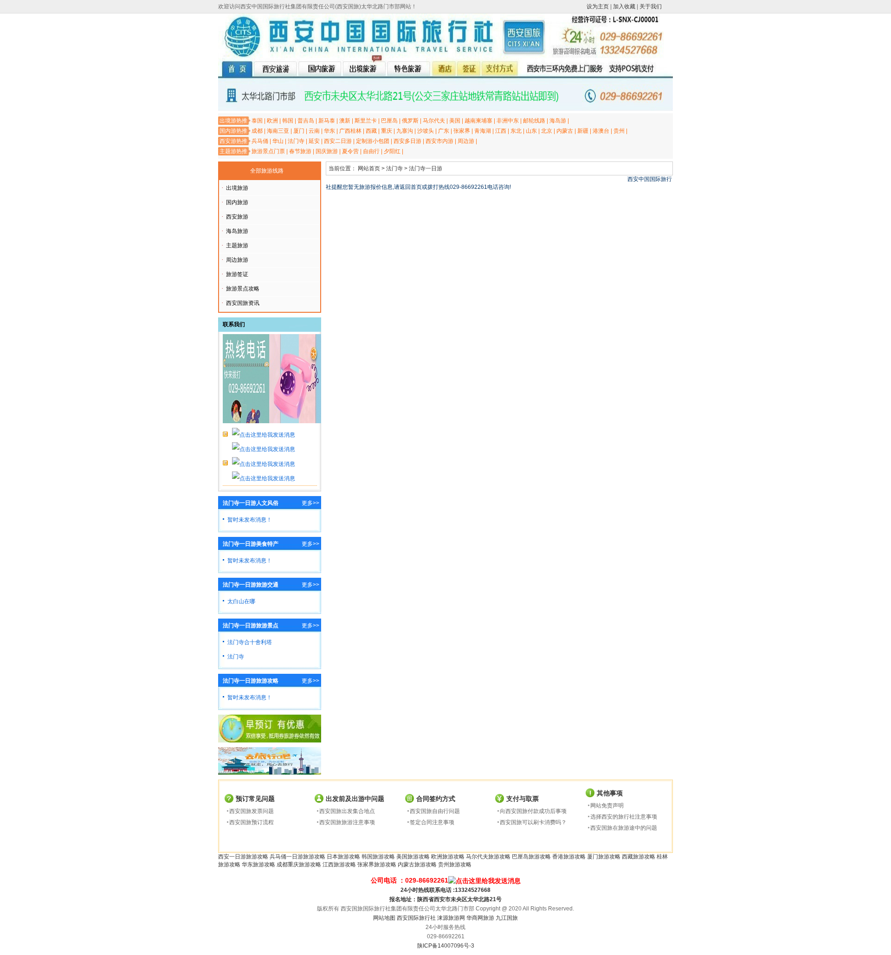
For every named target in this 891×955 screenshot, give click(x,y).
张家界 (461, 131)
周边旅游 (237, 260)
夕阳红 (392, 151)
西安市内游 (439, 141)
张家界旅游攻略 (376, 864)
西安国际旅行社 (416, 918)
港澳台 (601, 131)
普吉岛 (305, 120)
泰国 (257, 120)
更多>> (310, 503)
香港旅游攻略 (569, 856)
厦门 (298, 131)
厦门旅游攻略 (603, 856)
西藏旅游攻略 (638, 856)
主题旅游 (237, 245)
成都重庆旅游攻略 (299, 864)
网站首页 (369, 168)
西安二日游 (338, 141)
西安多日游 (407, 141)
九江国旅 (507, 918)
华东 (329, 131)
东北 (516, 131)
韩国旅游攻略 (378, 856)
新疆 (582, 131)
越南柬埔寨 (478, 120)
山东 (531, 131)
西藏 (371, 131)
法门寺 (296, 141)
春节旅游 (300, 151)
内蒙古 (564, 131)
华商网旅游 (480, 918)
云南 (314, 131)
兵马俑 (260, 141)
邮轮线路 (534, 120)
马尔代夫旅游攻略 (488, 856)
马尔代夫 (434, 120)
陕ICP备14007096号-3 (445, 945)
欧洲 (272, 120)
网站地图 (384, 918)
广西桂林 (350, 131)
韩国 (287, 120)
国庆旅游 (327, 151)
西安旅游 (237, 216)
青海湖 (482, 131)
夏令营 (350, 151)
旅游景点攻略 (242, 288)
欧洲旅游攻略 (448, 856)
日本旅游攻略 (343, 856)
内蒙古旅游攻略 (417, 864)
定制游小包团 (372, 141)
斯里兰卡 (366, 120)
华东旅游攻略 (258, 864)
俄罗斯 (410, 120)
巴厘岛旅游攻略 (531, 856)
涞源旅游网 (451, 918)
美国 (454, 120)
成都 (257, 131)
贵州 (619, 131)
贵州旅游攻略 (454, 864)
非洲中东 (508, 120)
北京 (546, 131)
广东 (443, 131)
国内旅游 (237, 202)
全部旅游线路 (267, 171)
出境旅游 (237, 188)
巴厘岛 (389, 120)
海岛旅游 (237, 231)
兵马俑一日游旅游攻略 (297, 856)
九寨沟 (404, 131)
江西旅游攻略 (339, 864)
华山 (278, 141)
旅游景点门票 (268, 151)
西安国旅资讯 (242, 303)
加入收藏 (624, 6)
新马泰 (326, 120)
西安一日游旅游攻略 (243, 856)
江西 (500, 131)
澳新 (344, 120)
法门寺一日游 (425, 168)
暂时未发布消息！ (249, 519)
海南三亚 (278, 131)
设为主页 (598, 6)
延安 (314, 141)
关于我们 (650, 6)
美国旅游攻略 (413, 856)
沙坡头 (425, 131)
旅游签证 (237, 274)
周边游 (466, 141)
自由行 (371, 151)
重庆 (386, 131)
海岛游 (557, 120)
